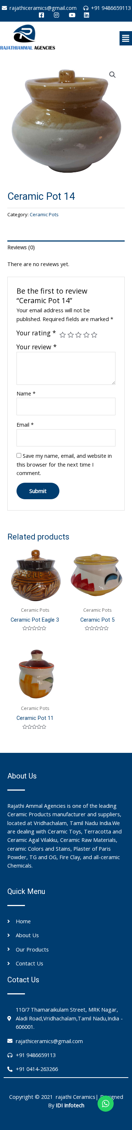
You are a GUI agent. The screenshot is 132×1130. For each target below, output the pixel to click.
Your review (36, 346)
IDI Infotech (70, 1105)
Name (26, 393)
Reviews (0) (21, 247)
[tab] (66, 247)
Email (25, 424)
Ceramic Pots (44, 214)
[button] (126, 38)
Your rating (36, 333)
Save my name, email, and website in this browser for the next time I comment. (64, 464)
